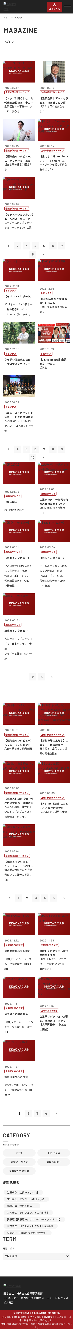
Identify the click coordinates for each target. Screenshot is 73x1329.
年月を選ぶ (10, 1256)
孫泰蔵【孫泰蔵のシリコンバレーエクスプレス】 (34, 1219)
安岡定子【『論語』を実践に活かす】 (27, 1233)
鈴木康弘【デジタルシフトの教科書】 (28, 1212)
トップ (6, 17)
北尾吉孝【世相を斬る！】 (22, 1206)
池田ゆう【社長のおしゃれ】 (23, 1192)
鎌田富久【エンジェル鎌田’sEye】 (26, 1199)
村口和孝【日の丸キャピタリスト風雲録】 (30, 1226)
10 (32, 457)
